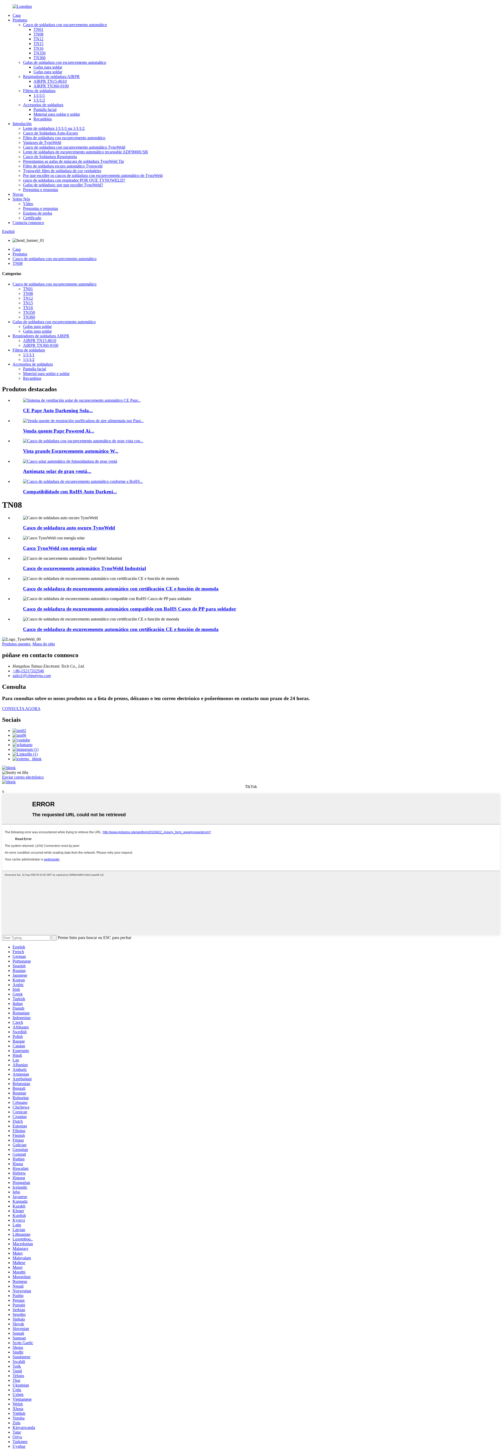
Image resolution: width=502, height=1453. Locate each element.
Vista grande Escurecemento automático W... (70, 451)
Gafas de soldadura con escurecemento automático (64, 62)
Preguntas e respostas (40, 189)
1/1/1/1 (39, 95)
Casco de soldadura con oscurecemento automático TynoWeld (74, 147)
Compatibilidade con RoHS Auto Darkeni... (70, 491)
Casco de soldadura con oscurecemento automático (65, 25)
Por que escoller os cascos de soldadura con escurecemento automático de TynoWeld (93, 175)
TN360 (39, 57)
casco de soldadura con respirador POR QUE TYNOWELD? (74, 180)
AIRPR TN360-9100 (51, 86)
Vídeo (28, 204)
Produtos (20, 20)
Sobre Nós (21, 199)
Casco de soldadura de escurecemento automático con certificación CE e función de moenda (121, 588)
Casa (17, 15)
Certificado (32, 218)
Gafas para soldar (47, 67)
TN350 (39, 53)
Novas (18, 194)
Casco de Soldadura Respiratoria (50, 156)
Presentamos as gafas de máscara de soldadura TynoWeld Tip (73, 161)
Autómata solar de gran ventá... (57, 471)
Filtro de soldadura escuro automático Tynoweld (62, 166)
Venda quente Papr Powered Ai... (58, 431)
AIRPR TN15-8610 (50, 81)
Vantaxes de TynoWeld (42, 142)
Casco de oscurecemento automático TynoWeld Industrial (84, 568)
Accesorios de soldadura (43, 105)
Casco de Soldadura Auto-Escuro (50, 133)
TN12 (38, 39)
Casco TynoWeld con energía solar (60, 548)
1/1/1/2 (39, 100)
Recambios (42, 119)
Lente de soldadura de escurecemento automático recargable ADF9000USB (85, 152)
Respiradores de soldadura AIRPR (51, 76)
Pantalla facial (44, 109)
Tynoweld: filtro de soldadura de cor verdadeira (62, 171)
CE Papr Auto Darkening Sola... (58, 410)
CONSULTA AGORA (21, 708)
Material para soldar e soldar (56, 114)
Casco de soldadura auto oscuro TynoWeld (69, 527)
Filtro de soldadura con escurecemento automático (64, 138)
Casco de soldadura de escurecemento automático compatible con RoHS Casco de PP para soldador (129, 609)
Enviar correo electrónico (23, 777)
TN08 (38, 34)
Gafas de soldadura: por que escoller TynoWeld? (63, 185)
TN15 (38, 43)
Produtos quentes (16, 644)
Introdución (22, 123)
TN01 (38, 29)
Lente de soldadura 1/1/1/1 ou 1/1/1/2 (54, 128)
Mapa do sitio (43, 644)
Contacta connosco (28, 222)
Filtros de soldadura (39, 90)
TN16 (38, 48)
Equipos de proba (37, 213)
